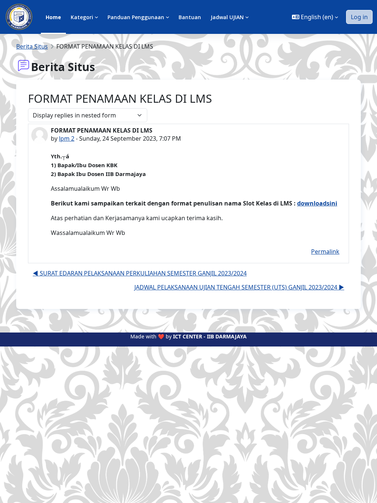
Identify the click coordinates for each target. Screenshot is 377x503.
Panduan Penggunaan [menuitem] (136, 17)
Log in (359, 17)
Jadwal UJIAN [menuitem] (227, 17)
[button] (315, 17)
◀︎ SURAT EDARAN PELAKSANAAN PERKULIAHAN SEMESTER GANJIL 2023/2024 (140, 273)
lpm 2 (66, 138)
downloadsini (317, 203)
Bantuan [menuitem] (190, 17)
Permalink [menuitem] (325, 251)
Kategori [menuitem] (82, 17)
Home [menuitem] (53, 17)
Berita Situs (32, 46)
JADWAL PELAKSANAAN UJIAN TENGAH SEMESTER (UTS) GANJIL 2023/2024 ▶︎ (239, 287)
